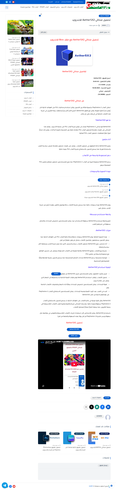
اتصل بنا (50, 2)
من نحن (57, 2)
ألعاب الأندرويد (78, 7)
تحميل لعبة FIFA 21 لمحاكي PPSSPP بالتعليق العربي (14, 63)
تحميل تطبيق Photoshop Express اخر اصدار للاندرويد (51, 449)
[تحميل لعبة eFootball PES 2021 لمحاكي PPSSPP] (27, 72)
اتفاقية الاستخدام (66, 2)
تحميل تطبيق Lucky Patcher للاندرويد (96, 192)
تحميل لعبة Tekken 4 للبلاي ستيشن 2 (14, 41)
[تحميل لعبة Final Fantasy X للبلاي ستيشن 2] (27, 50)
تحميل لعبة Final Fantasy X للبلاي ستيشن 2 (14, 52)
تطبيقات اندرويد (104, 15)
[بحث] (6, 7)
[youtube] (13, 2)
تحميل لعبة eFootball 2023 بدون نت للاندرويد (13, 84)
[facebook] (10, 2)
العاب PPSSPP (28, 101)
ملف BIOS (74, 336)
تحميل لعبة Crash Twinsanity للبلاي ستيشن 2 (21, 30)
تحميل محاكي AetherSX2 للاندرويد (97, 186)
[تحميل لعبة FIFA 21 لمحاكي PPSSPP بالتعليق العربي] (27, 61)
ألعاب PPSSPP (44, 7)
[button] (102, 407)
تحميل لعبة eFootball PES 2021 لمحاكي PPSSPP (14, 73)
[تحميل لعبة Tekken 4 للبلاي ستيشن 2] (27, 41)
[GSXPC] (98, 5)
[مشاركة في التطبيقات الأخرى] (86, 407)
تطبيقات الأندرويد (66, 7)
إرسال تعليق (103, 465)
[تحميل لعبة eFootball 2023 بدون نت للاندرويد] (27, 83)
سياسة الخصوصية (78, 2)
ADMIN (104, 25)
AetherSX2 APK (74, 329)
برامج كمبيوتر (28, 107)
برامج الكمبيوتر (55, 7)
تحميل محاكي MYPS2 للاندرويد (100, 447)
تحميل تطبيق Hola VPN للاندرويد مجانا (96, 197)
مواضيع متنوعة (25, 7)
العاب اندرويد (28, 98)
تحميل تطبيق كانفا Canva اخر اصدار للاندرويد (75, 449)
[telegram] (6, 2)
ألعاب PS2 (35, 7)
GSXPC (56, 274)
